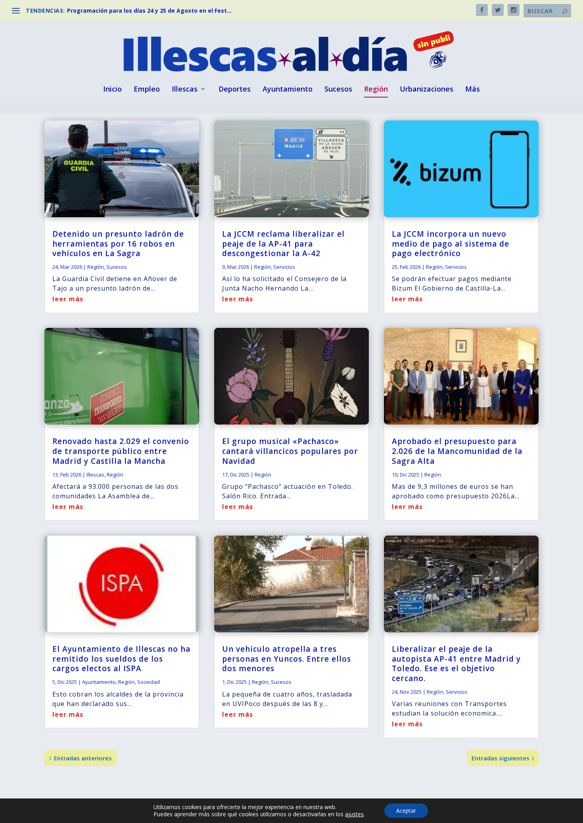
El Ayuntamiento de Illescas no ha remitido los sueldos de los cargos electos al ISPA (121, 659)
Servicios (284, 266)
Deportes (235, 90)
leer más (67, 299)
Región (376, 90)
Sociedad (148, 681)
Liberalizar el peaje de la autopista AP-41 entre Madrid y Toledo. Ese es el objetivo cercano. (456, 663)
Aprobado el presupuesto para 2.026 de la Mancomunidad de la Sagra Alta (457, 451)
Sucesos (338, 90)
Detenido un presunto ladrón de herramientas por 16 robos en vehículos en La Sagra (118, 243)
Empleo (147, 90)
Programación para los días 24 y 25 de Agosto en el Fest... (149, 10)
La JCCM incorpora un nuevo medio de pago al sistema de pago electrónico (450, 243)
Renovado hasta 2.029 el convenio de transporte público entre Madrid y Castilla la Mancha (120, 451)
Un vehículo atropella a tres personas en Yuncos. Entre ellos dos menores (286, 659)
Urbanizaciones (426, 90)
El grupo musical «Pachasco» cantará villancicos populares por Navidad (290, 451)
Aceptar (406, 810)
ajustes (354, 814)
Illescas (185, 90)
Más (472, 90)
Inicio (112, 90)
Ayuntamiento (288, 90)
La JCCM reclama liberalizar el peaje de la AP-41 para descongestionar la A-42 (283, 243)
